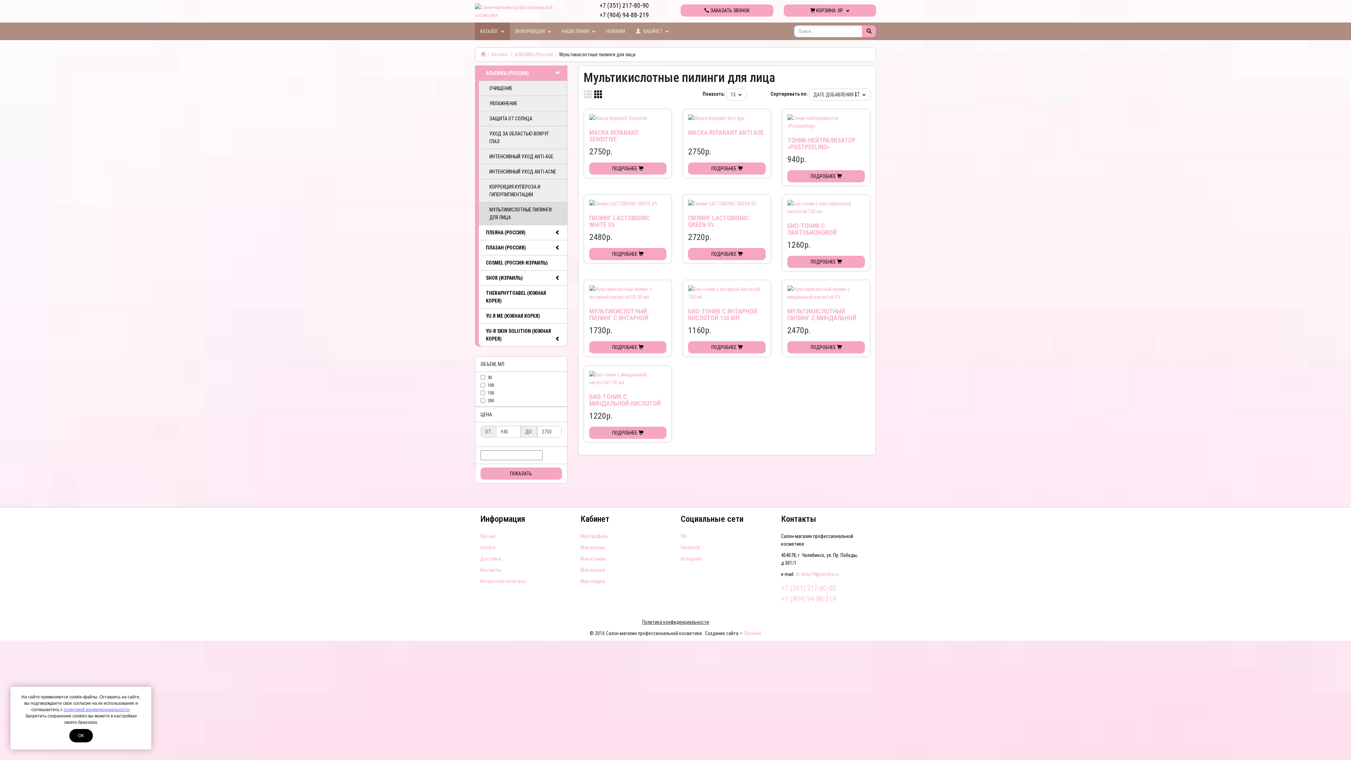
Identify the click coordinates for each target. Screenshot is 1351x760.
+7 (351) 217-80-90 (624, 5)
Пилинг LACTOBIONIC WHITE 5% (619, 221)
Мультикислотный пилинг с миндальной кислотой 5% (821, 318)
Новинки (615, 31)
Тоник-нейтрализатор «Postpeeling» (821, 144)
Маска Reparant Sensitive (614, 136)
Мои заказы (593, 547)
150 (491, 392)
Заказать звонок (729, 10)
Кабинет (653, 31)
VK (683, 536)
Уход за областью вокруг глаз (519, 137)
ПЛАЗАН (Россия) (506, 248)
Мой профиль (594, 536)
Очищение (501, 88)
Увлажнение (503, 103)
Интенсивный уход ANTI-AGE (521, 156)
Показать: (714, 94)
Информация (530, 31)
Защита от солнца (510, 118)
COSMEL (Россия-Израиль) (517, 263)
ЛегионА (752, 633)
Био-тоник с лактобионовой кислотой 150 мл (812, 232)
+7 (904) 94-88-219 (624, 15)
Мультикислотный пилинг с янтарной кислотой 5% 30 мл (618, 318)
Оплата (487, 547)
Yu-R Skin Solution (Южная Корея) (518, 335)
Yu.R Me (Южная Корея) (513, 316)
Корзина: (829, 10)
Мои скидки (593, 581)
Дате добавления (834, 94)
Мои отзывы (593, 559)
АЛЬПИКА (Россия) (534, 54)
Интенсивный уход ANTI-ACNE (522, 172)
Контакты (490, 570)
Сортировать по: (789, 94)
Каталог (489, 31)
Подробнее (625, 168)
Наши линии (576, 31)
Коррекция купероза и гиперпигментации (514, 190)
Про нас (488, 536)
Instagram (691, 559)
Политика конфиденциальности (675, 622)
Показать (521, 473)
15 (734, 94)
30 (490, 377)
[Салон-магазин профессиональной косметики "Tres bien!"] (483, 54)
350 (491, 400)
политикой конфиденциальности (96, 709)
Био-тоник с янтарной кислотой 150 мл (722, 315)
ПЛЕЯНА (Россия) (506, 232)
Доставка (490, 559)
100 (491, 385)
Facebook (690, 547)
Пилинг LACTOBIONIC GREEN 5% (718, 221)
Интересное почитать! (503, 581)
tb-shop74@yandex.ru (817, 574)
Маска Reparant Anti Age (726, 132)
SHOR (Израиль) (504, 278)
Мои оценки (593, 570)
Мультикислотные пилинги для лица (520, 213)
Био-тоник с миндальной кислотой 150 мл (625, 403)
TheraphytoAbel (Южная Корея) (516, 297)
